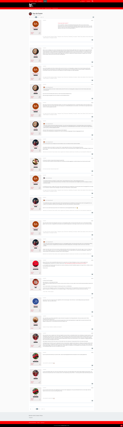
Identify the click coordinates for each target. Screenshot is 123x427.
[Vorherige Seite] (30, 17)
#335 (92, 297)
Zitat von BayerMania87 (49, 87)
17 (36, 17)
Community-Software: (61, 425)
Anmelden (88, 1)
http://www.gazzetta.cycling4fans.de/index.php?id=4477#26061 (75, 263)
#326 (92, 120)
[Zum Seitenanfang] (121, 426)
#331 (92, 220)
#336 (92, 316)
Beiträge (32, 33)
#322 (92, 47)
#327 (92, 139)
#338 (92, 352)
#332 (92, 238)
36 (41, 17)
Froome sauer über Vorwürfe (63, 23)
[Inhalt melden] (92, 40)
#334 (92, 278)
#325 (92, 102)
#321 (92, 20)
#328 (92, 158)
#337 (92, 333)
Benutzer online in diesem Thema (36, 415)
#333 (92, 260)
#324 (92, 84)
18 (37, 17)
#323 (92, 66)
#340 (92, 387)
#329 (92, 175)
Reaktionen (32, 32)
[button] (82, 1)
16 (34, 17)
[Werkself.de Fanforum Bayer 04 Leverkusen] (61, 5)
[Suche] (92, 1)
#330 (92, 197)
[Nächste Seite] (43, 17)
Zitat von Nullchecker (48, 178)
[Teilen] (93, 17)
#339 (92, 369)
